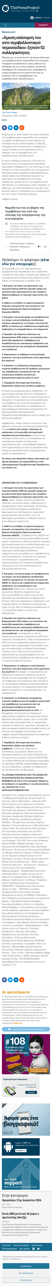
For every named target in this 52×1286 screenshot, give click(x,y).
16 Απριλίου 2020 (10, 115)
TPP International (9, 1248)
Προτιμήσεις (26, 1280)
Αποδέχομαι (26, 1266)
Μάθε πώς (17, 1023)
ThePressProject (25, 7)
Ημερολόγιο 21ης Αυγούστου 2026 (21, 1200)
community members (28, 11)
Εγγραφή (46, 17)
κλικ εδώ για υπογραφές (25, 261)
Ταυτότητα (6, 1245)
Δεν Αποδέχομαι (26, 1273)
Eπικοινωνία (37, 1245)
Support (43, 24)
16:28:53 (23, 115)
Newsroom (8, 32)
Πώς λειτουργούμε (21, 1245)
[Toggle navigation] (5, 25)
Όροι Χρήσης (24, 1248)
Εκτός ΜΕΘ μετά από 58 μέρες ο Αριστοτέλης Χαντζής (20, 1215)
